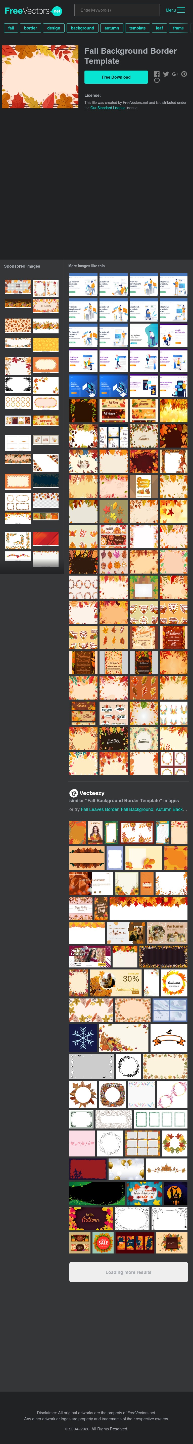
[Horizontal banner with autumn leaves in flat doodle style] (46, 308)
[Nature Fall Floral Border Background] (144, 562)
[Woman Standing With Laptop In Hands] (114, 335)
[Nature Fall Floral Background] (173, 486)
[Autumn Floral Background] (144, 436)
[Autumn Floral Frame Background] (144, 738)
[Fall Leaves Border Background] (83, 436)
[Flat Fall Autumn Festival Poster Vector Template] (144, 486)
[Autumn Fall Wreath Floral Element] (173, 713)
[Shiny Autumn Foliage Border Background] (144, 461)
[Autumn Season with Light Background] (114, 763)
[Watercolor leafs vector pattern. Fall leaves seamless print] (18, 327)
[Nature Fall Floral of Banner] (83, 713)
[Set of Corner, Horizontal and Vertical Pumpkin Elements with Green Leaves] (18, 540)
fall (11, 28)
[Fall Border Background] (83, 486)
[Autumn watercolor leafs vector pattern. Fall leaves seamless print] (46, 346)
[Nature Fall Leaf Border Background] (83, 410)
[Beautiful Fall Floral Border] (144, 536)
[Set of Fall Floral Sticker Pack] (144, 612)
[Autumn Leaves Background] (173, 410)
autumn (112, 28)
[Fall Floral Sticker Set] (83, 637)
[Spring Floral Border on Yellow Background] (83, 763)
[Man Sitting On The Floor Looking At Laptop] (114, 284)
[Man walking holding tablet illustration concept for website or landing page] (114, 360)
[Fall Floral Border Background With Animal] (173, 461)
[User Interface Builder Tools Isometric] (83, 385)
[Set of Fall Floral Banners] (114, 536)
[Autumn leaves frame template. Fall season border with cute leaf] (46, 405)
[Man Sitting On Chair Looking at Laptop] (83, 284)
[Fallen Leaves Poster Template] (83, 662)
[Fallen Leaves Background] (173, 436)
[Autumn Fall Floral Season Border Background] (114, 486)
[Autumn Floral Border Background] (144, 763)
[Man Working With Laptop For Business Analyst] (144, 284)
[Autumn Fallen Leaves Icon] (114, 511)
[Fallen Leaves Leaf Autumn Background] (173, 662)
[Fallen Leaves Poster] (144, 637)
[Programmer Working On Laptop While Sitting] (83, 335)
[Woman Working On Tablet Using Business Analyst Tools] (83, 310)
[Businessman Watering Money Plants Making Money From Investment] (144, 335)
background (82, 28)
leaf (159, 28)
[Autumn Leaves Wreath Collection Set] (173, 763)
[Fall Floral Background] (173, 511)
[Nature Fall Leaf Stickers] (144, 688)
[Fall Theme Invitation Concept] (114, 436)
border (30, 28)
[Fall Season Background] (114, 461)
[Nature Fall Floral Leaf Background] (83, 688)
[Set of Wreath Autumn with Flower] (83, 587)
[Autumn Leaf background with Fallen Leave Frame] (114, 587)
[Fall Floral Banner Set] (114, 410)
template (137, 28)
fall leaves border (99, 809)
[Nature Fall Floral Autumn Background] (114, 688)
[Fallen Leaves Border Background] (83, 738)
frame (178, 28)
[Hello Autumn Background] (114, 738)
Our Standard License (107, 107)
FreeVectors (33, 11)
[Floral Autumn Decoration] (173, 738)
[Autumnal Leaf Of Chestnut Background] (144, 587)
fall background (137, 809)
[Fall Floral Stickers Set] (83, 536)
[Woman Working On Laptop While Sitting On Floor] (144, 310)
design (53, 28)
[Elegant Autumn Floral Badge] (114, 713)
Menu (171, 10)
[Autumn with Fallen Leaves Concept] (114, 612)
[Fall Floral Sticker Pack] (114, 562)
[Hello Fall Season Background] (83, 461)
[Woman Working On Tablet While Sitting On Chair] (114, 310)
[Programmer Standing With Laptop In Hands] (173, 284)
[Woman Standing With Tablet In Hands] (173, 310)
